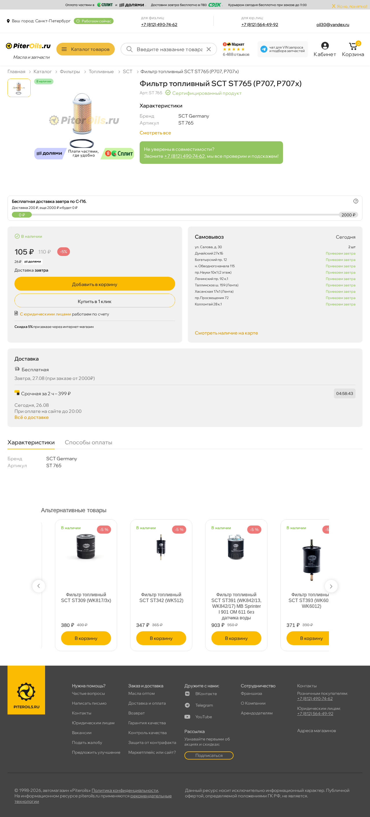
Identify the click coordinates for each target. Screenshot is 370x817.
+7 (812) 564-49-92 (259, 24)
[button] (38, 586)
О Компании (253, 703)
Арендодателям (257, 713)
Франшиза (251, 693)
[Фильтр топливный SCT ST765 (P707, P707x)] (84, 124)
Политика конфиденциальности (125, 790)
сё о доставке (31, 417)
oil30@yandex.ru (333, 24)
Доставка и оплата (147, 703)
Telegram (204, 705)
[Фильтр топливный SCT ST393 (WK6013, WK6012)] (147, 556)
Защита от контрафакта (152, 742)
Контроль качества (147, 732)
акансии (82, 732)
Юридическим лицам (93, 722)
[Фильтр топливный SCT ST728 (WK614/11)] (298, 543)
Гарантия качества (147, 722)
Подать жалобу (87, 742)
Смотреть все (155, 132)
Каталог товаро (90, 49)
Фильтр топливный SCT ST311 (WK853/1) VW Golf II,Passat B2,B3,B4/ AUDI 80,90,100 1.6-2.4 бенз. (223, 606)
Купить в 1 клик (95, 301)
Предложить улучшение (96, 752)
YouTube (203, 716)
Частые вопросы (88, 693)
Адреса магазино (316, 730)
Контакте (206, 693)
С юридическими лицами (45, 314)
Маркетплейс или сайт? (152, 752)
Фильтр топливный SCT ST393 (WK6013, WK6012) (147, 600)
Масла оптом (141, 693)
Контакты (81, 713)
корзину (72, 638)
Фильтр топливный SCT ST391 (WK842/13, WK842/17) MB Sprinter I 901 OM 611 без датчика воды (72, 606)
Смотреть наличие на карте (226, 333)
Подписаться (209, 755)
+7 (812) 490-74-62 (159, 24)
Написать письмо (89, 703)
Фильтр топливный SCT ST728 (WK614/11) (298, 597)
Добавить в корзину (94, 284)
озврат (136, 713)
